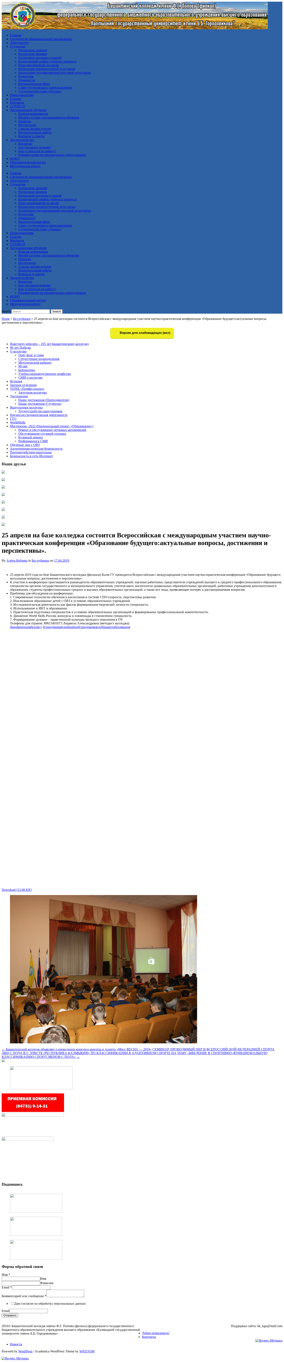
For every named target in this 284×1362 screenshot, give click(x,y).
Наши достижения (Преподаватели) (43, 400)
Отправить (10, 1315)
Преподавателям (21, 95)
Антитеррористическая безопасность (36, 448)
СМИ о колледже (30, 377)
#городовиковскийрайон (60, 627)
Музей (22, 366)
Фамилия (46, 1283)
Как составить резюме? (34, 147)
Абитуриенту (19, 42)
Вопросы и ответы (31, 136)
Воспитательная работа (34, 132)
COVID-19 (17, 106)
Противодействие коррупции (31, 452)
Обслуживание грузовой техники (42, 433)
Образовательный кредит (28, 162)
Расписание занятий (32, 50)
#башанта (107, 627)
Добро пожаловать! (155, 1333)
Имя (6, 1274)
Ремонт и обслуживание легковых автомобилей (52, 430)
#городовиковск (89, 627)
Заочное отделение (23, 385)
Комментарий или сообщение (24, 1296)
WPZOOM (86, 1351)
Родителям (25, 76)
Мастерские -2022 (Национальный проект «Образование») (51, 426)
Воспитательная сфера (34, 84)
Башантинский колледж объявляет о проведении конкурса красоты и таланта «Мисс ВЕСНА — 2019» (77, 1049)
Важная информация (33, 113)
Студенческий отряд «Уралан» (40, 91)
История (16, 381)
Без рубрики (22, 319)
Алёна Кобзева (16, 560)
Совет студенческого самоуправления (45, 87)
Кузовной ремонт (30, 437)
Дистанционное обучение (28, 110)
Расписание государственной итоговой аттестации (54, 72)
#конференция (20, 627)
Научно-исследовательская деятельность (38, 415)
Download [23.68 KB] (17, 890)
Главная (15, 35)
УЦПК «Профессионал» (27, 389)
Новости (16, 1344)
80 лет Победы (20, 347)
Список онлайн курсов (34, 128)
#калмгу (36, 627)
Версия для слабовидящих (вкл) (144, 332)
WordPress (25, 1351)
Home (6, 319)
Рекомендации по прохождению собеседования (52, 155)
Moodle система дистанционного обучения (48, 117)
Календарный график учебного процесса (47, 61)
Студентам (17, 46)
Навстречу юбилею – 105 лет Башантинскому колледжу (49, 344)
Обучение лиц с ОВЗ (25, 445)
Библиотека (26, 370)
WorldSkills (17, 422)
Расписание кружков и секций (40, 57)
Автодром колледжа (32, 392)
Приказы (24, 121)
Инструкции (27, 125)
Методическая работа (25, 166)
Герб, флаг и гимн (31, 355)
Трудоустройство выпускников (40, 411)
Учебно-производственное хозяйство (44, 374)
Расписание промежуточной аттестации (46, 69)
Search (6, 311)
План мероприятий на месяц (38, 65)
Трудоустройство (22, 140)
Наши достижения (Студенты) (39, 403)
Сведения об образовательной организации (41, 39)
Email (7, 1287)
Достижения (19, 396)
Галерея (15, 99)
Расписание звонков (32, 54)
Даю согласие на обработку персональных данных (50, 1303)
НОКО (15, 158)
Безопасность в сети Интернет (31, 456)
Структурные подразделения (38, 359)
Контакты (17, 102)
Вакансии (25, 143)
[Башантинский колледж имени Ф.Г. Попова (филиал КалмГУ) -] (135, 28)
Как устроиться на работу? (37, 151)
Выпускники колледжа (26, 407)
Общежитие (26, 80)
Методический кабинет (35, 362)
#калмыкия (122, 627)
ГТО (13, 418)
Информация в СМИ (33, 441)
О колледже (18, 351)
